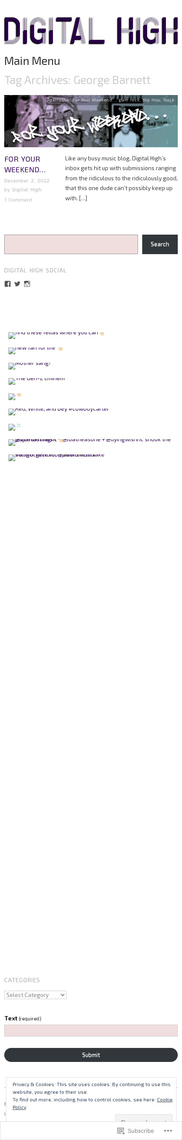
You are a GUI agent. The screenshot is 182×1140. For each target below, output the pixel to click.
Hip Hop (151, 99)
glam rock (129, 99)
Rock (168, 99)
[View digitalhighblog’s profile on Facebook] (7, 283)
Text (22, 1018)
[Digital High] (91, 34)
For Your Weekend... (94, 99)
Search (160, 244)
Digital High (26, 189)
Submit (91, 1054)
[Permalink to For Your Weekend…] (91, 123)
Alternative (58, 99)
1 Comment (18, 199)
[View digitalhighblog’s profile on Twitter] (17, 283)
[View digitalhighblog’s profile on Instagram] (27, 283)
